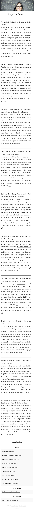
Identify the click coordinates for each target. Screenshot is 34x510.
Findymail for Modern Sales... (10, 467)
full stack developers (24, 247)
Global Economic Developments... (12, 455)
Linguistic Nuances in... (9, 451)
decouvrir (17, 508)
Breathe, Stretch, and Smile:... (10, 479)
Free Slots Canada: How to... (10, 463)
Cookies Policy (23, 506)
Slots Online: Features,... (9, 471)
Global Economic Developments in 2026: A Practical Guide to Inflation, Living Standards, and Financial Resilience (16, 67)
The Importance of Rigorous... (10, 483)
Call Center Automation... (9, 475)
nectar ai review (6, 434)
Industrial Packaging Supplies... (11, 459)
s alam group (26, 135)
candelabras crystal (16, 352)
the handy (4, 212)
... (11, 56)
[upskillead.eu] (17, 5)
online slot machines (8, 157)
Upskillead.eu (14, 506)
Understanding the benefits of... (11, 492)
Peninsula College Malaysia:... (10, 500)
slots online (21, 284)
